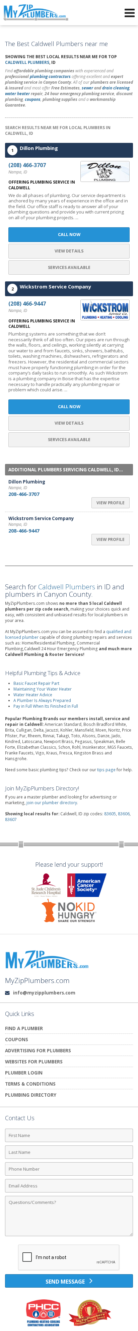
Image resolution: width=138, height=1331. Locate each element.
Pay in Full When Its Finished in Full (45, 706)
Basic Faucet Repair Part (36, 683)
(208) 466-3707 (27, 165)
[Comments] (69, 1236)
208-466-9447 (23, 530)
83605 (110, 814)
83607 (11, 819)
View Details (69, 251)
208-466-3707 (23, 494)
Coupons (16, 1039)
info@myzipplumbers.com (44, 992)
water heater (17, 93)
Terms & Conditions (30, 1084)
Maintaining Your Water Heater (42, 689)
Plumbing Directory (30, 1095)
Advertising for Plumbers (38, 1050)
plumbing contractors (50, 76)
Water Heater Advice (32, 695)
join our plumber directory (51, 803)
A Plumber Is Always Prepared (42, 700)
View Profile (110, 503)
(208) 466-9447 (27, 303)
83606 (124, 814)
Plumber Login (24, 1072)
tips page (106, 770)
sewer (87, 88)
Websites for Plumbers (34, 1061)
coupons (33, 99)
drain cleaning (115, 88)
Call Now (69, 234)
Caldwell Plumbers (27, 62)
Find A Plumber (24, 1028)
